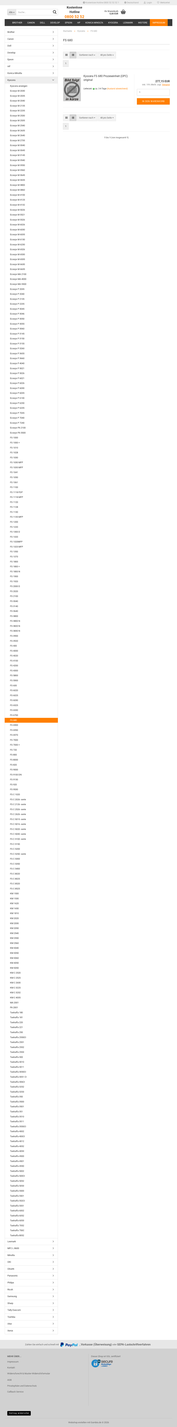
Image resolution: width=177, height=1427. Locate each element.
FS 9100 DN (16, 774)
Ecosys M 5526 (17, 219)
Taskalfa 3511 (17, 1121)
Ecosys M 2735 (17, 140)
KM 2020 (14, 918)
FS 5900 (14, 680)
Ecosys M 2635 (17, 130)
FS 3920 (14, 641)
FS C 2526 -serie (18, 809)
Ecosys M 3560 (17, 170)
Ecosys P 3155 (17, 343)
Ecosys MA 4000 (18, 279)
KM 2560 (14, 943)
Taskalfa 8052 (17, 1235)
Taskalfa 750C (17, 1230)
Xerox (10, 1330)
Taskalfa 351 (16, 1111)
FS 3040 (14, 601)
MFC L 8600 (13, 1248)
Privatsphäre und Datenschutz (22, 1385)
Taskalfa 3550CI (18, 1126)
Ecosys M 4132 (17, 204)
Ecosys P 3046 (17, 313)
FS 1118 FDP (16, 492)
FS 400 (13, 645)
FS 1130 (14, 512)
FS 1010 (14, 447)
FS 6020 (14, 690)
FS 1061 (14, 482)
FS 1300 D (15, 531)
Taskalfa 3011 (17, 1067)
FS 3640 (14, 611)
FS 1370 (14, 556)
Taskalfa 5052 (17, 1181)
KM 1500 (14, 893)
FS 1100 (14, 487)
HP (78, 22)
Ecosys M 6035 (17, 234)
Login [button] (149, 2)
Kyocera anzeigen (18, 86)
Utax (9, 1323)
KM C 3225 (15, 987)
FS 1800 (14, 561)
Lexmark (128, 22)
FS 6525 (14, 705)
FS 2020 (14, 591)
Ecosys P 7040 (17, 418)
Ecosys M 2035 (17, 96)
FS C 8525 (15, 888)
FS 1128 (14, 507)
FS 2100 (14, 596)
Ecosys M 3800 (17, 185)
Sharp (10, 1303)
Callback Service (15, 1391)
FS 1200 (14, 522)
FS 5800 (14, 675)
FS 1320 (14, 537)
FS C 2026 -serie (18, 799)
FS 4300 (14, 670)
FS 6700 (14, 715)
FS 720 (13, 750)
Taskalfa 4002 (17, 1131)
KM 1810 (14, 913)
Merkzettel (164, 2)
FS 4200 (14, 665)
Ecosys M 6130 (17, 239)
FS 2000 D (15, 586)
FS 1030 (14, 457)
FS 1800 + (15, 566)
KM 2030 (14, 923)
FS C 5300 (15, 858)
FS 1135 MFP (16, 517)
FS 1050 (14, 477)
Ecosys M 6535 (17, 259)
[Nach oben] (167, 1422)
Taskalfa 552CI (17, 1200)
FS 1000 (14, 437)
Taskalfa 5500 (17, 1191)
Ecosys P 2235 (17, 304)
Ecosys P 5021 (17, 368)
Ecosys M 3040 (17, 145)
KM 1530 (14, 898)
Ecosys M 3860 (17, 190)
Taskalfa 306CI (17, 1082)
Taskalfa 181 (16, 1017)
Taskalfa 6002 (17, 1210)
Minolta (11, 1255)
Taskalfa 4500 (17, 1156)
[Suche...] (54, 12)
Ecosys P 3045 (17, 309)
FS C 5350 (15, 864)
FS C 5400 (15, 868)
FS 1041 (14, 472)
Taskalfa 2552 (17, 1047)
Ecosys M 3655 (17, 180)
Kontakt (11, 1367)
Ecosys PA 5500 (18, 432)
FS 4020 (14, 655)
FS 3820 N (15, 626)
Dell (42, 22)
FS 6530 (14, 710)
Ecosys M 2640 (17, 135)
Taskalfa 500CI (17, 1176)
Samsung (12, 1296)
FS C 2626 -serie (18, 814)
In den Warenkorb (153, 101)
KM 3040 (14, 948)
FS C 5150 (15, 844)
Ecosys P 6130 (17, 398)
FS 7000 (14, 740)
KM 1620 (14, 903)
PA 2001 (14, 1007)
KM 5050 (14, 968)
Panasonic (12, 1275)
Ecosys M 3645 (17, 175)
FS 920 (13, 784)
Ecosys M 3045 (17, 150)
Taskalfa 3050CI (18, 1072)
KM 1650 (14, 908)
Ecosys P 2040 (17, 294)
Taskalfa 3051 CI (18, 1077)
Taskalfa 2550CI (18, 1037)
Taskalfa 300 (16, 1057)
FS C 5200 (15, 849)
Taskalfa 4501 (17, 1161)
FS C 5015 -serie (18, 819)
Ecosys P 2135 (17, 299)
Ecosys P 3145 (17, 333)
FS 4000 (14, 650)
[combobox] (87, 55)
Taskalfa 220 (16, 1022)
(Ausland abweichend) (117, 88)
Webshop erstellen (77, 1422)
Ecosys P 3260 (17, 348)
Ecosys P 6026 (17, 383)
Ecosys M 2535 (17, 120)
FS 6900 (14, 725)
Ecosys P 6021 (17, 378)
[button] (131, 2)
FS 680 (13, 720)
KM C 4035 (15, 997)
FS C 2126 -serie (18, 804)
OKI (9, 1262)
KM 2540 (14, 933)
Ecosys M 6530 (17, 254)
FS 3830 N (15, 631)
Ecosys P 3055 (17, 323)
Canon (31, 22)
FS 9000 (14, 769)
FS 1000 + (15, 442)
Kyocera (113, 22)
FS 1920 (14, 581)
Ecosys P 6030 (17, 388)
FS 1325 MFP (16, 546)
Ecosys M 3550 (17, 165)
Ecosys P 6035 (17, 393)
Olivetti (10, 1269)
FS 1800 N (15, 571)
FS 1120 (14, 502)
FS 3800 (14, 616)
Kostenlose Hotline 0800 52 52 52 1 (102, 2)
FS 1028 (14, 452)
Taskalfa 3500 (17, 1101)
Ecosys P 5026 (17, 373)
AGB (9, 1380)
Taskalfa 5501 (17, 1196)
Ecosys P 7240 (17, 423)
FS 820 (13, 764)
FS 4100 (14, 660)
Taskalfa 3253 (17, 1091)
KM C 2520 (15, 972)
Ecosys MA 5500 (18, 284)
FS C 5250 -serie (18, 854)
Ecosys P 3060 (17, 328)
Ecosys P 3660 (17, 358)
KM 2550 (14, 938)
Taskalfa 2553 (17, 1052)
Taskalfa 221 (16, 1027)
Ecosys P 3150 (17, 338)
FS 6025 (14, 695)
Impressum (158, 22)
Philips (10, 1282)
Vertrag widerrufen (19, 1413)
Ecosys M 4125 (17, 199)
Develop (55, 22)
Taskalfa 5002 (17, 1171)
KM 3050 (14, 953)
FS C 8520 (15, 883)
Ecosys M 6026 (17, 224)
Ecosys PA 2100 (18, 427)
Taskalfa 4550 (17, 1166)
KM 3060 (14, 958)
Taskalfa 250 (16, 1032)
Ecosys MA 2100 (18, 274)
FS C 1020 (15, 794)
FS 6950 (14, 730)
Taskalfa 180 (16, 1012)
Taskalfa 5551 (17, 1205)
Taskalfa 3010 (17, 1062)
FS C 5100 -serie (18, 839)
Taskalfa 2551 (17, 1042)
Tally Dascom (14, 1310)
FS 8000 (14, 759)
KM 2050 (14, 928)
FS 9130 (14, 779)
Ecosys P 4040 (17, 363)
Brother (17, 22)
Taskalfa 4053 (17, 1151)
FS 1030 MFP (16, 462)
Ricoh (10, 1289)
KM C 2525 (15, 977)
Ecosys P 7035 (17, 413)
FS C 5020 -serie (18, 829)
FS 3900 (14, 636)
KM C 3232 (15, 992)
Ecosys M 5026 (17, 210)
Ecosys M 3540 (17, 160)
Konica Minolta (94, 22)
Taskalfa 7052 (17, 1225)
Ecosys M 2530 (17, 115)
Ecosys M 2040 (17, 100)
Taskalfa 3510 (17, 1116)
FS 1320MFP (16, 541)
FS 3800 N (15, 621)
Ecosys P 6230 (17, 403)
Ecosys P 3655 (17, 353)
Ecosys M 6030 (17, 229)
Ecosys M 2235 (17, 110)
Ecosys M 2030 (17, 91)
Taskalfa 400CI (17, 1136)
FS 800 (13, 754)
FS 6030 (14, 700)
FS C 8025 (15, 878)
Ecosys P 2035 (17, 289)
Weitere (142, 22)
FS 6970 (14, 735)
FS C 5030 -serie (18, 834)
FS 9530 (14, 789)
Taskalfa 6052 (17, 1215)
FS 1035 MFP (16, 467)
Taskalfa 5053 (17, 1185)
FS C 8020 (15, 873)
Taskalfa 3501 (17, 1106)
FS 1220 (14, 527)
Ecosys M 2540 (17, 125)
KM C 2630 (15, 982)
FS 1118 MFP (16, 497)
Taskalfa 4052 (17, 1146)
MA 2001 (14, 1002)
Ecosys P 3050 (17, 318)
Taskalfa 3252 (17, 1086)
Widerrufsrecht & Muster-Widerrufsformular (28, 1373)
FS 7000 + (15, 745)
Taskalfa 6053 (17, 1220)
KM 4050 (14, 963)
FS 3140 (14, 606)
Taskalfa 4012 (17, 1141)
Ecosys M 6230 (17, 244)
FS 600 (13, 685)
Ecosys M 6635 (17, 269)
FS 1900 (14, 576)
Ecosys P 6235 (17, 408)
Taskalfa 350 (16, 1096)
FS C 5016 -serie (18, 824)
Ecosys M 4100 (17, 195)
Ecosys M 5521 (17, 214)
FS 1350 (14, 551)
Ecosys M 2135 (17, 105)
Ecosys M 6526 (17, 249)
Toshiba (11, 1317)
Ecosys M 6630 (17, 264)
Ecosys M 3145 (17, 155)
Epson (68, 22)
